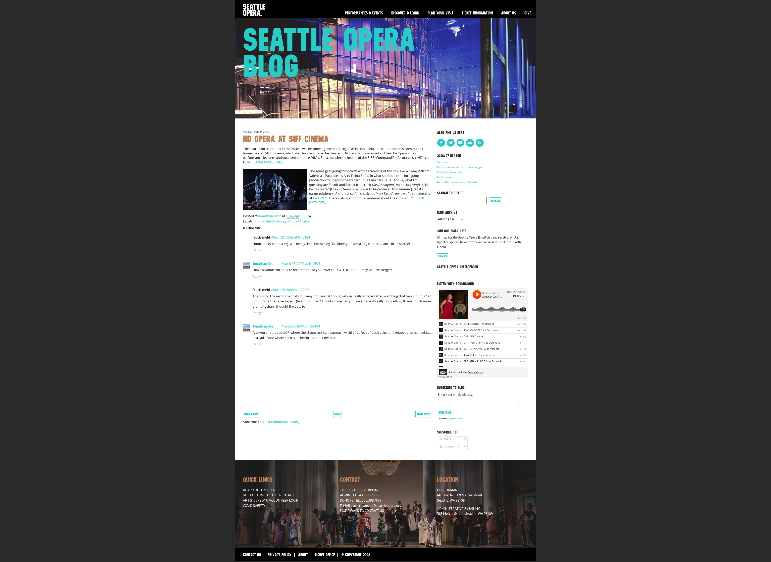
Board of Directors (260, 490)
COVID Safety (254, 506)
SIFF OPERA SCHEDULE (265, 162)
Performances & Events (364, 12)
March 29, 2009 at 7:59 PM (300, 326)
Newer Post (251, 414)
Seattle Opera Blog (329, 52)
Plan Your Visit (440, 12)
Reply (257, 250)
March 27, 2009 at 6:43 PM (290, 237)
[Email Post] (309, 216)
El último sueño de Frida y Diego (459, 167)
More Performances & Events (457, 182)
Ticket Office (325, 554)
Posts (447, 439)
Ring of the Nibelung (269, 221)
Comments (451, 447)
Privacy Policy (280, 554)
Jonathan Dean (264, 264)
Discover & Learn (405, 12)
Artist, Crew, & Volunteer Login (271, 500)
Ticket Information (477, 12)
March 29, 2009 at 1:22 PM (290, 290)
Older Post (423, 414)
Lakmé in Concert (449, 172)
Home (338, 414)
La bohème (444, 177)
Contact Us (252, 554)
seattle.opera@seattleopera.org (376, 506)
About (303, 554)
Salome (442, 162)
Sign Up (442, 256)
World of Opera (298, 221)
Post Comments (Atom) (281, 422)
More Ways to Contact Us (362, 511)
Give (527, 12)
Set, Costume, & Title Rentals (268, 495)
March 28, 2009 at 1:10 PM (300, 264)
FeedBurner (457, 418)
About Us (508, 12)
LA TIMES (320, 198)
